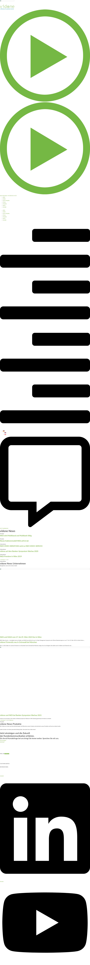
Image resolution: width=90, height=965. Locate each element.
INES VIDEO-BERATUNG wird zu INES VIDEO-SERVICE (21, 546)
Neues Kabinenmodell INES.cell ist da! (14, 541)
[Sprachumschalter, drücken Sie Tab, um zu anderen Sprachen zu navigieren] (4, 431)
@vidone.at (6, 753)
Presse (1, 770)
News (4, 205)
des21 (13, 964)
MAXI (4, 198)
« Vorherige (2, 559)
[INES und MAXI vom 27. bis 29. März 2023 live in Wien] (45, 602)
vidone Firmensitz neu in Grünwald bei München (18, 642)
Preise (4, 202)
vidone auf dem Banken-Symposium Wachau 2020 (19, 551)
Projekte (5, 203)
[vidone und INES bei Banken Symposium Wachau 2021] (45, 680)
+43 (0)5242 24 (6, 752)
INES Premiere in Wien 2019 (11, 556)
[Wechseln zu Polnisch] (5, 434)
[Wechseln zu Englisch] (5, 432)
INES (4, 197)
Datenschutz (2, 758)
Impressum (2, 757)
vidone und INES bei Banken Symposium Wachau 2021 (21, 715)
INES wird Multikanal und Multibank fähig (16, 536)
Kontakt (4, 207)
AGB (1, 760)
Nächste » (11, 720)
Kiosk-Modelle (6, 200)
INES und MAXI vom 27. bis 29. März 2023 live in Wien (21, 637)
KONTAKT (2, 742)
